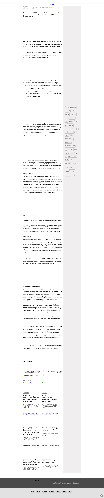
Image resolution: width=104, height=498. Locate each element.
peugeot (69, 156)
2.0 (67, 107)
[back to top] (101, 495)
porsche (74, 156)
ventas (67, 171)
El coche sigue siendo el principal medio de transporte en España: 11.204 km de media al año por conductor (31, 430)
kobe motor (69, 139)
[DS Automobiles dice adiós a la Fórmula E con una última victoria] (50, 449)
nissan (77, 153)
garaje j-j (75, 132)
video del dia (73, 171)
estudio (70, 125)
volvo (73, 175)
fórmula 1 (71, 132)
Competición (26, 392)
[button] (36, 30)
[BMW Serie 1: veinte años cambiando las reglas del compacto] (50, 417)
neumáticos (72, 153)
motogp (70, 149)
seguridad (68, 163)
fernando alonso (68, 129)
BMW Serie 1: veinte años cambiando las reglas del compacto (50, 428)
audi (24, 361)
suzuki (66, 167)
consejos (71, 121)
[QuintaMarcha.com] (52, 2)
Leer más (28, 407)
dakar (77, 121)
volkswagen (68, 175)
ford (66, 132)
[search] (80, 1)
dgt (65, 125)
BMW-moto (73, 114)
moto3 (66, 149)
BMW (67, 114)
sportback (30, 361)
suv (74, 163)
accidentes (73, 107)
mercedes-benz (70, 145)
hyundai (70, 135)
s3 (26, 361)
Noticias (31, 6)
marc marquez (68, 142)
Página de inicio (26, 6)
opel (66, 156)
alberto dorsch (67, 110)
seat (71, 159)
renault (66, 159)
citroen (66, 118)
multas (67, 153)
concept (66, 121)
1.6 (65, 107)
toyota (72, 167)
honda (66, 135)
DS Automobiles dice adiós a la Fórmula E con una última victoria (50, 460)
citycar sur (72, 118)
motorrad (76, 149)
